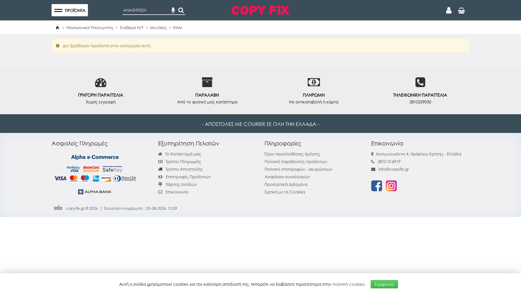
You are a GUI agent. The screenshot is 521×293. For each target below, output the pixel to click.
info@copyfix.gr (393, 169)
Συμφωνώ (384, 284)
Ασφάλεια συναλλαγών (287, 176)
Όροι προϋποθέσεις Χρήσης (292, 153)
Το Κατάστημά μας (182, 153)
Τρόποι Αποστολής (183, 169)
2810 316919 (389, 161)
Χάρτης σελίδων (180, 184)
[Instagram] (391, 185)
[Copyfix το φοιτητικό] (260, 9)
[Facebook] (376, 185)
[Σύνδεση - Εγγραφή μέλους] (448, 10)
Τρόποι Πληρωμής (183, 161)
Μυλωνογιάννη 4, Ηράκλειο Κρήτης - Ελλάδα (418, 153)
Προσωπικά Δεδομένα (286, 184)
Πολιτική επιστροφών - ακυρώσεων (298, 169)
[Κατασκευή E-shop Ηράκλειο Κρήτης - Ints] (59, 208)
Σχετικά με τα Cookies (285, 191)
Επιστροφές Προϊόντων (188, 176)
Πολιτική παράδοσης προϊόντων (296, 161)
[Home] (57, 27)
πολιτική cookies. (349, 284)
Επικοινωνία (177, 191)
